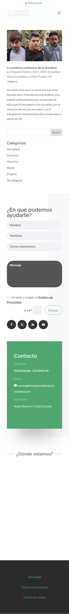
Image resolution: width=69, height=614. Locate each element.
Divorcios (12, 76)
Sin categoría (14, 180)
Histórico (24, 76)
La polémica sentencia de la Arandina (32, 68)
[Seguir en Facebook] (11, 324)
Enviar (53, 310)
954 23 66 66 (35, 3)
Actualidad (54, 71)
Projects (42, 76)
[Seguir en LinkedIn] (32, 324)
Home (33, 76)
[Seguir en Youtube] (43, 324)
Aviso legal (34, 577)
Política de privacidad (35, 587)
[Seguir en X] (22, 324)
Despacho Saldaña (21, 71)
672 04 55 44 (40, 370)
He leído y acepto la (30, 300)
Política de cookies (34, 597)
